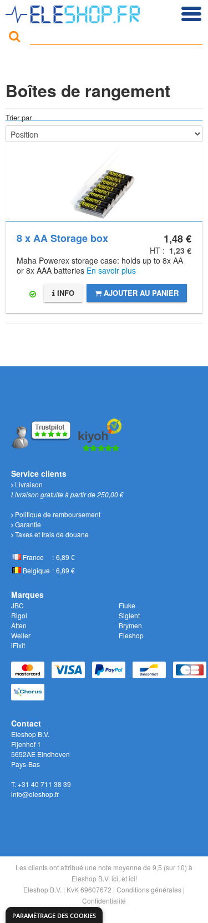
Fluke (127, 605)
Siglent (129, 615)
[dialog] (54, 915)
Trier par (19, 117)
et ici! (129, 878)
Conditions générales (148, 889)
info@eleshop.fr (35, 794)
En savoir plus (111, 270)
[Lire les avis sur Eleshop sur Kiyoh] (100, 433)
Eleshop (131, 635)
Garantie (27, 524)
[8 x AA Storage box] (104, 170)
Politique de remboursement (56, 514)
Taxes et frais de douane (51, 534)
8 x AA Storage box (62, 238)
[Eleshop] (74, 11)
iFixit (18, 645)
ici (114, 878)
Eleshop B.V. (42, 889)
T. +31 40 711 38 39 (41, 784)
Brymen (130, 625)
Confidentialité (104, 900)
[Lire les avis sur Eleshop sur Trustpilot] (42, 433)
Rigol (19, 615)
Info (64, 293)
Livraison (28, 484)
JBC (17, 605)
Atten (19, 625)
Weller (21, 635)
